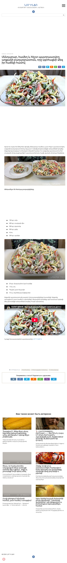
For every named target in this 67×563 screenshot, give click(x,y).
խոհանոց (26, 370)
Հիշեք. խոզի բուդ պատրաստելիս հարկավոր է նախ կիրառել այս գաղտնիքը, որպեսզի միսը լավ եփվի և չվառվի (49, 469)
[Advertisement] (33, 35)
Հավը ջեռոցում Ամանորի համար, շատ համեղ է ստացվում (17, 499)
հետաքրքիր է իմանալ (40, 370)
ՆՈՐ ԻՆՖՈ (30, 5)
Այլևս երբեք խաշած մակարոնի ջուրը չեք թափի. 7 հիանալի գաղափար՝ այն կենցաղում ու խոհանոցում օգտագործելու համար (49, 502)
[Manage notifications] (3, 559)
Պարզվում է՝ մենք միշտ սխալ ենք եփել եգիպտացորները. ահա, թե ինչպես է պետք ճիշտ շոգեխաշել (16, 434)
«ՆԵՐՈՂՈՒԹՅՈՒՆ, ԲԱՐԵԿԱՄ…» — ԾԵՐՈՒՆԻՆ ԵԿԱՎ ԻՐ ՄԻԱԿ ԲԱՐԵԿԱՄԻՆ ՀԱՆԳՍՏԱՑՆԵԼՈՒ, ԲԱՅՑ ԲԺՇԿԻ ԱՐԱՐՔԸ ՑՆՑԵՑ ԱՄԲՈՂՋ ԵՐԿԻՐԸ (50, 435)
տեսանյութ (54, 370)
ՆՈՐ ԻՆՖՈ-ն (37, 339)
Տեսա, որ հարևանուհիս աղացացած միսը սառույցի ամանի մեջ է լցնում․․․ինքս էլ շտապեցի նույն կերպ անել (15, 468)
